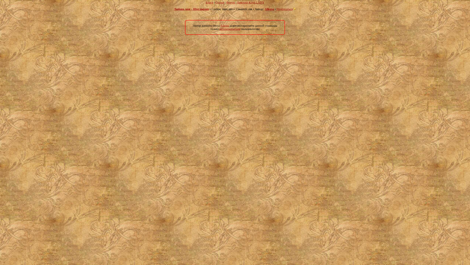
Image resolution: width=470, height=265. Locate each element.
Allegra (269, 9)
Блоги (209, 2)
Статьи (219, 2)
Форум (230, 2)
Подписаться (284, 9)
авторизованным (230, 29)
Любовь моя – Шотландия (191, 9)
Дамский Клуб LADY (250, 2)
